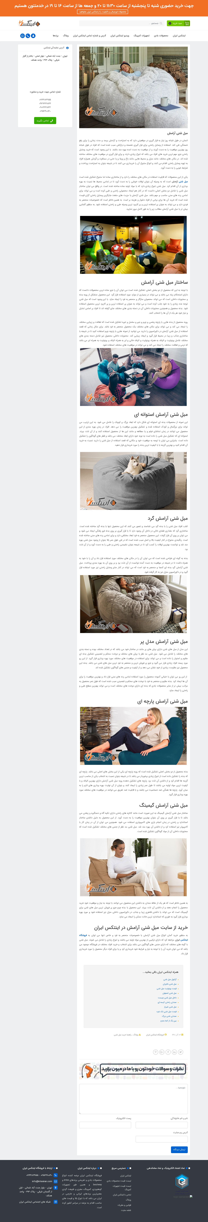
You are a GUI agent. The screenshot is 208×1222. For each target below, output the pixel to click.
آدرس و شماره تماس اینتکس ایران (89, 35)
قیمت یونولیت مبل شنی (167, 988)
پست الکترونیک (123, 1118)
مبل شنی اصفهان (170, 993)
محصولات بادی (161, 35)
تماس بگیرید (43, 121)
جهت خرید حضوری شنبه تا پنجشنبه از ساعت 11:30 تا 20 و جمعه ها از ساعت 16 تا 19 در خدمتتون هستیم (104, 5)
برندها (55, 35)
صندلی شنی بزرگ (169, 1016)
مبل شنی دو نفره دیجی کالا (168, 1039)
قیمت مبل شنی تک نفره (167, 1011)
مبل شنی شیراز (170, 1007)
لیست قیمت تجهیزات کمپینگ (122, 1187)
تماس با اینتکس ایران (122, 1194)
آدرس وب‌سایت (180, 1132)
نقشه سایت (126, 1210)
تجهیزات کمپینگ (142, 35)
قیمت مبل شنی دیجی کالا (128, 1039)
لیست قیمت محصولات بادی (119, 1181)
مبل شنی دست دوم (124, 1042)
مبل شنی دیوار (110, 1039)
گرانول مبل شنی (170, 979)
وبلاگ (66, 35)
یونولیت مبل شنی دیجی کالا (167, 1042)
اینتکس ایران (179, 35)
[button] (178, 23)
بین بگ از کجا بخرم (168, 1020)
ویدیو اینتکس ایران (120, 35)
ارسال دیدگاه (179, 1149)
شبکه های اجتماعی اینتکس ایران (35, 1202)
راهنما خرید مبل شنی (122, 1034)
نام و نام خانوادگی (179, 1118)
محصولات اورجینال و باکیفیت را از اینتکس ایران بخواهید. (102, 11)
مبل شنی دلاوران (170, 984)
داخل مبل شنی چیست (167, 997)
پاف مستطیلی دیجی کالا (143, 1042)
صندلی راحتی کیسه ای (167, 1002)
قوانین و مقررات (124, 1205)
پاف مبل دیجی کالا (148, 1039)
